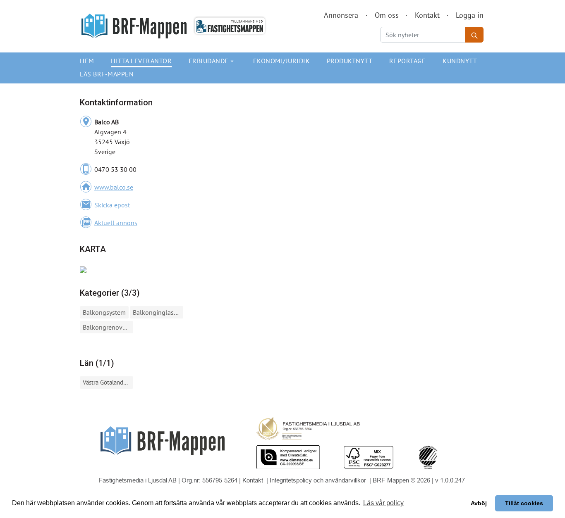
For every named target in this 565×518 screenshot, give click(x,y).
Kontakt (427, 15)
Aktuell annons (115, 223)
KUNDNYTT (460, 61)
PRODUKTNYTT (350, 61)
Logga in (470, 15)
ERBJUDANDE (212, 61)
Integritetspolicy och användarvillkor (319, 480)
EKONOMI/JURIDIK (281, 61)
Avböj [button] (479, 503)
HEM (87, 61)
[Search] (474, 35)
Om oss (387, 15)
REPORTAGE (407, 61)
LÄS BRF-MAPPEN (107, 74)
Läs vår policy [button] (383, 502)
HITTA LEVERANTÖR (141, 61)
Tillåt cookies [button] (524, 503)
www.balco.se (113, 187)
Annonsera (341, 15)
